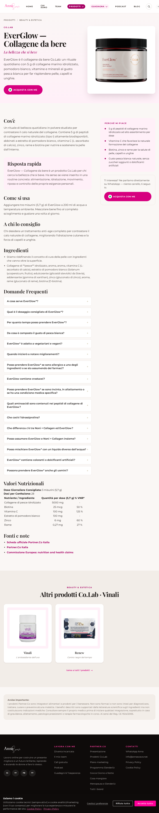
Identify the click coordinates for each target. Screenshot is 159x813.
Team (58, 6)
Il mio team (60, 756)
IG (7, 773)
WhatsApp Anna (134, 751)
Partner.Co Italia (17, 547)
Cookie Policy (133, 767)
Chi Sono (44, 6)
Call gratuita (61, 762)
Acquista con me (25, 89)
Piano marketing (99, 762)
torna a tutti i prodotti (78, 670)
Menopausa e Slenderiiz (103, 783)
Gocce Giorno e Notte (102, 773)
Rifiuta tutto (123, 803)
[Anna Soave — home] (12, 6)
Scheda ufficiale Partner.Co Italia (28, 542)
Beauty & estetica (30, 20)
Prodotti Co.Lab (98, 756)
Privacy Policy (133, 762)
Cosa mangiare (98, 778)
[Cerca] (149, 6)
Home (29, 6)
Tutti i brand (96, 789)
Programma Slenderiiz (102, 767)
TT (32, 773)
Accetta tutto (145, 803)
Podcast (120, 6)
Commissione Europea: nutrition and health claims (40, 552)
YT (15, 773)
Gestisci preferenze (97, 803)
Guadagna (97, 6)
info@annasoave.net (137, 756)
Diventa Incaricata (64, 751)
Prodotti (75, 6)
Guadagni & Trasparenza (67, 773)
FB (24, 773)
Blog (137, 6)
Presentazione (97, 751)
